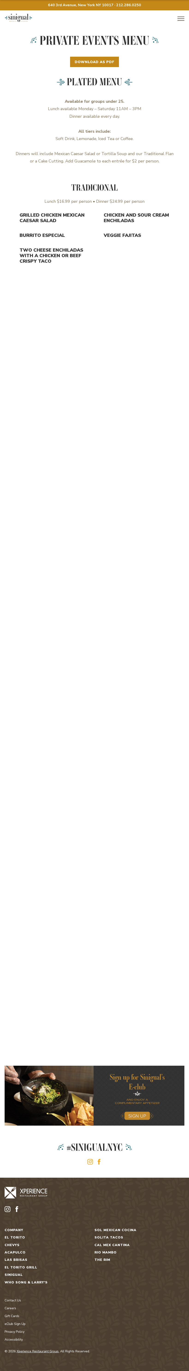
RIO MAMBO (105, 1252)
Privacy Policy (14, 1332)
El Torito (15, 1238)
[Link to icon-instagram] (90, 1162)
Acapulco (15, 1252)
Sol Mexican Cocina (115, 1230)
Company (14, 1230)
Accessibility (14, 1339)
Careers (10, 1308)
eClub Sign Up (15, 1324)
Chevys (12, 1245)
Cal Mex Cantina (112, 1245)
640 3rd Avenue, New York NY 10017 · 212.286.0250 (94, 5)
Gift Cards (12, 1316)
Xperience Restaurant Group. (38, 1351)
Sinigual (14, 1275)
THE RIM (102, 1260)
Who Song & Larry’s (26, 1282)
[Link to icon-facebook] (99, 1162)
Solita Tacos (108, 1238)
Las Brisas (16, 1260)
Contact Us (13, 1300)
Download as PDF (94, 62)
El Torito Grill (21, 1267)
